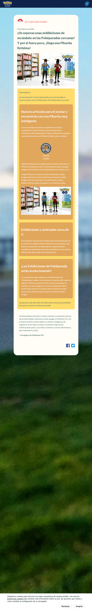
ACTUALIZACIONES (36, 21)
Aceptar (79, 606)
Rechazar (65, 606)
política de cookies (15, 599)
